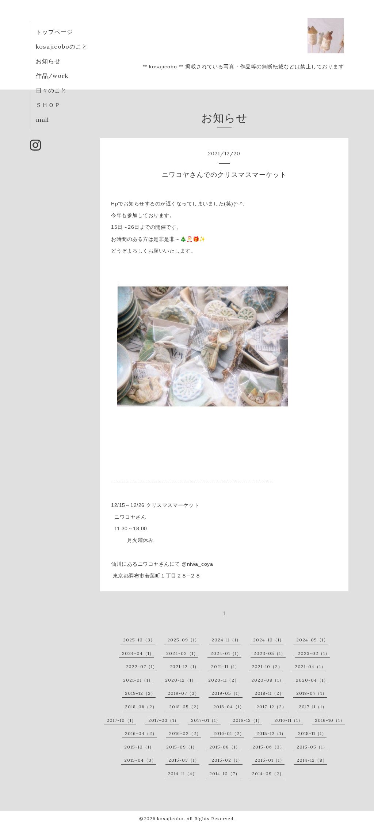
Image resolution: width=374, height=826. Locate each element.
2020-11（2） (223, 680)
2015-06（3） (268, 747)
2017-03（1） (163, 720)
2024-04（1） (138, 653)
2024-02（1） (182, 653)
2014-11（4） (182, 773)
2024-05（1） (312, 640)
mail (42, 119)
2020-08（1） (267, 680)
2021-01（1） (138, 680)
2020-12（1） (180, 680)
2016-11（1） (288, 720)
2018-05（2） (185, 706)
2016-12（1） (247, 720)
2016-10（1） (330, 720)
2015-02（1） (227, 760)
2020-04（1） (312, 680)
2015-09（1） (181, 747)
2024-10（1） (268, 640)
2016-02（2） (185, 733)
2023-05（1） (269, 653)
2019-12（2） (140, 693)
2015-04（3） (140, 760)
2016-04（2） (141, 733)
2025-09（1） (183, 640)
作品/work (52, 75)
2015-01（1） (270, 760)
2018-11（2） (269, 693)
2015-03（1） (183, 760)
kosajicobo (170, 818)
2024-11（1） (226, 640)
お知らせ (48, 61)
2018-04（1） (228, 706)
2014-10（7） (224, 773)
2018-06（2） (141, 706)
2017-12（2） (271, 706)
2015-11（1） (312, 733)
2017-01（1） (206, 720)
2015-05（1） (312, 747)
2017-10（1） (121, 720)
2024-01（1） (225, 653)
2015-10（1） (139, 747)
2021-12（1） (184, 666)
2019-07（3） (183, 693)
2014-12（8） (312, 760)
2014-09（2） (268, 773)
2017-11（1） (313, 706)
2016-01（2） (228, 733)
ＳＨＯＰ (48, 105)
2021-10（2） (267, 666)
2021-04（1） (310, 666)
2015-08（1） (224, 747)
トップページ (54, 31)
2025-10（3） (139, 640)
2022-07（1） (141, 666)
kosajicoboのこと (62, 46)
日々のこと (51, 90)
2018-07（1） (311, 693)
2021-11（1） (225, 666)
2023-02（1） (314, 653)
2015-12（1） (271, 733)
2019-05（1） (227, 693)
